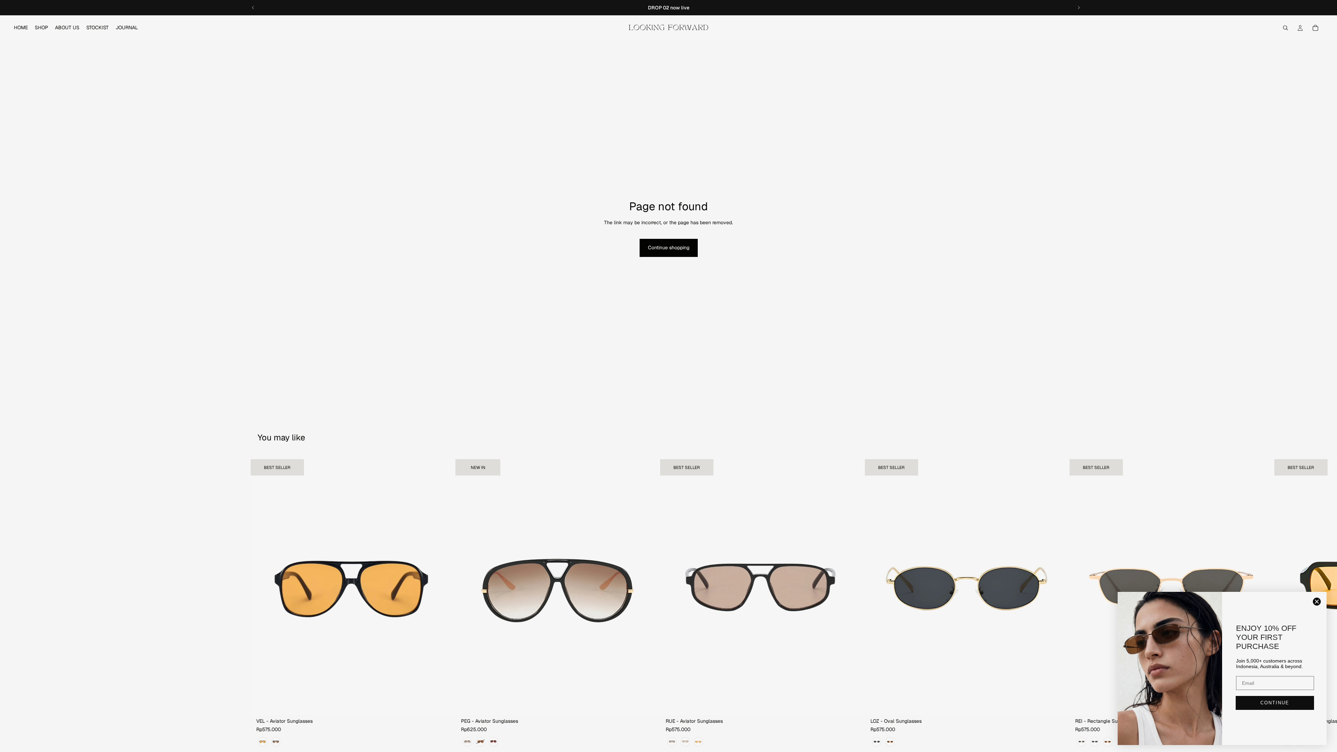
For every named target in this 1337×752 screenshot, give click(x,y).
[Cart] (1315, 28)
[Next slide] (1078, 7)
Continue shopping (668, 247)
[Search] (1285, 28)
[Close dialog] (1317, 601)
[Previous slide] (253, 7)
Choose (450, 704)
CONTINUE (1274, 702)
